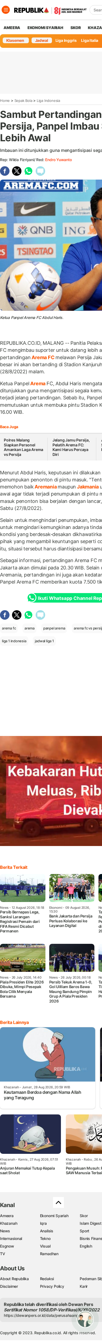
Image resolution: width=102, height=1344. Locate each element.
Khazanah (8, 1223)
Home (5, 100)
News (5, 1231)
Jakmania (88, 487)
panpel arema (54, 628)
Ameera (7, 1215)
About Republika (14, 1278)
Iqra (43, 1223)
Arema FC (42, 357)
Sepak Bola (23, 100)
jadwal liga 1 (44, 641)
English (86, 1246)
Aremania (45, 487)
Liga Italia (89, 40)
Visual (45, 1246)
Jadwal (41, 40)
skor (75, 27)
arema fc (9, 628)
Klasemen (15, 40)
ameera (12, 27)
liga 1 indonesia (14, 641)
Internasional (11, 1238)
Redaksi (47, 1278)
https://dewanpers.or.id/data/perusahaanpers (44, 1315)
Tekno (45, 1238)
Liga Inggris (66, 40)
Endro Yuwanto (58, 159)
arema (29, 628)
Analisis (46, 1231)
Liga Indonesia (48, 100)
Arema (38, 383)
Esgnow (7, 1246)
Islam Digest (90, 1223)
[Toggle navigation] (5, 9)
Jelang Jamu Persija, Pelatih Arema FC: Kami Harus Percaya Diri (71, 447)
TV (2, 1253)
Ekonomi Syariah (45, 27)
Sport (84, 1231)
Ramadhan (49, 1253)
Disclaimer (9, 1286)
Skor (84, 1215)
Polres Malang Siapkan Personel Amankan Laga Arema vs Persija (23, 447)
